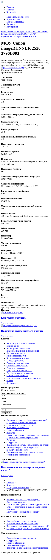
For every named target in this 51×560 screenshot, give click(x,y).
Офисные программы (17, 368)
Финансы (11, 24)
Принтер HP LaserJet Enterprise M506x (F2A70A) (24, 32)
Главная (10, 7)
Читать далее (7, 323)
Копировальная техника (18, 358)
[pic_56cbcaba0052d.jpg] (12, 67)
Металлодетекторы (15, 361)
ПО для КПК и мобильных (19, 370)
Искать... (5, 390)
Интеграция (12, 27)
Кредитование (13, 19)
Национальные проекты (18, 17)
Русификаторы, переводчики (20, 373)
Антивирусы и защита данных (21, 343)
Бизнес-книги (13, 346)
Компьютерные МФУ (16, 356)
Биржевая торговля (15, 22)
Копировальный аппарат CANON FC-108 (20, 31)
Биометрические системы (18, 348)
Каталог (10, 10)
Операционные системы (18, 363)
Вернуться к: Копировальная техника (18, 36)
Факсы (10, 380)
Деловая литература (16, 353)
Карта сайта (12, 12)
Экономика (12, 383)
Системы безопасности (17, 375)
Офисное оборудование (17, 365)
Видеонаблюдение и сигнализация (23, 351)
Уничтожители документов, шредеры (24, 378)
